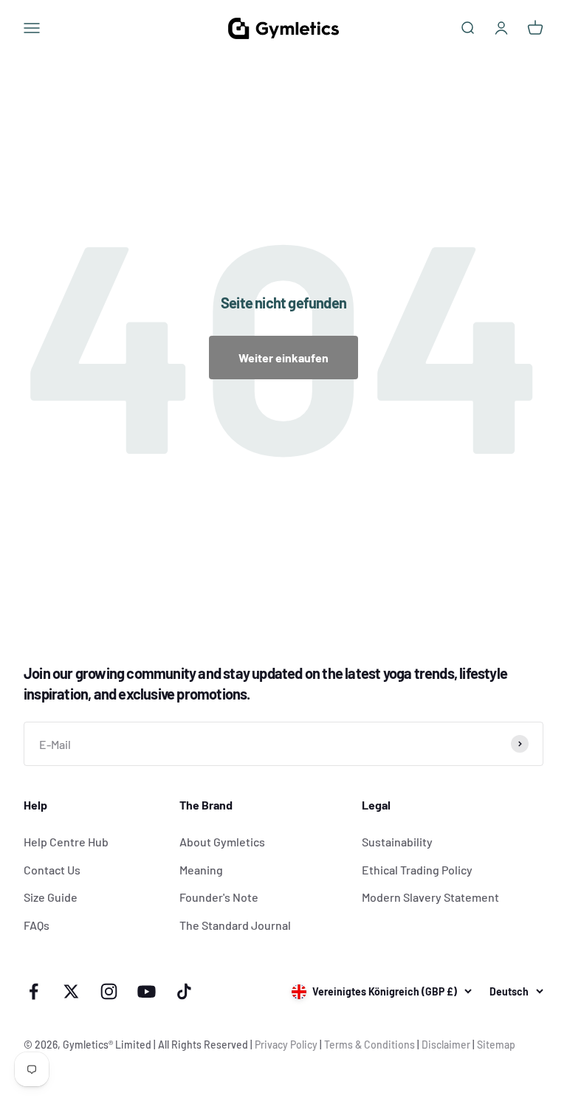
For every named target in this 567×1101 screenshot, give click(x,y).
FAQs (36, 925)
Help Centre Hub (66, 842)
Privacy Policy (286, 1044)
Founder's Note (218, 897)
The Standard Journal (235, 925)
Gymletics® (89, 1044)
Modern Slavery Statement (430, 897)
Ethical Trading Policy (417, 870)
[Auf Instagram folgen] (109, 991)
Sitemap (496, 1044)
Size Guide (51, 897)
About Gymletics (222, 842)
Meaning (201, 870)
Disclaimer (446, 1044)
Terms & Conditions (369, 1044)
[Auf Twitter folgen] (71, 991)
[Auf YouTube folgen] (147, 991)
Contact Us (52, 870)
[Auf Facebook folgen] (34, 991)
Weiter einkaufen (283, 358)
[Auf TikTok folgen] (184, 991)
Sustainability (397, 842)
